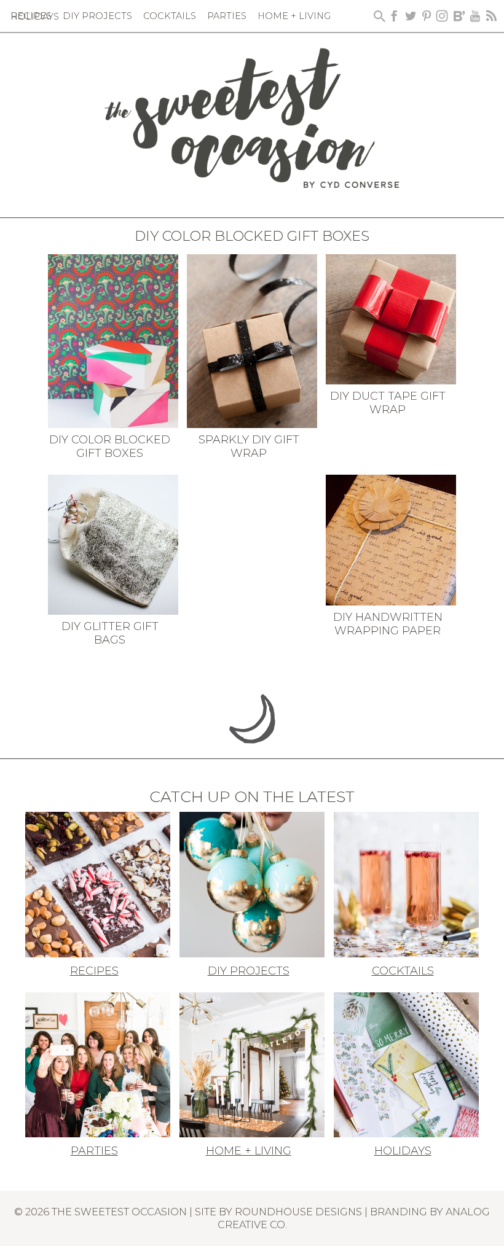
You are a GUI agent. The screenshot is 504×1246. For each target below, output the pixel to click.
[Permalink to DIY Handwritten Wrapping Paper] (391, 539)
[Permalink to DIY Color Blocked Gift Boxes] (113, 340)
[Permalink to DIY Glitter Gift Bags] (113, 543)
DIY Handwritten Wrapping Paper (388, 623)
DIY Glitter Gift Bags (110, 633)
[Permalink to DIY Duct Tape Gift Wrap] (391, 318)
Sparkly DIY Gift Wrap (249, 446)
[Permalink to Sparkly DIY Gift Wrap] (252, 340)
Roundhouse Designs (298, 1211)
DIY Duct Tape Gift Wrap (388, 402)
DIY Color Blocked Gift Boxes (109, 446)
